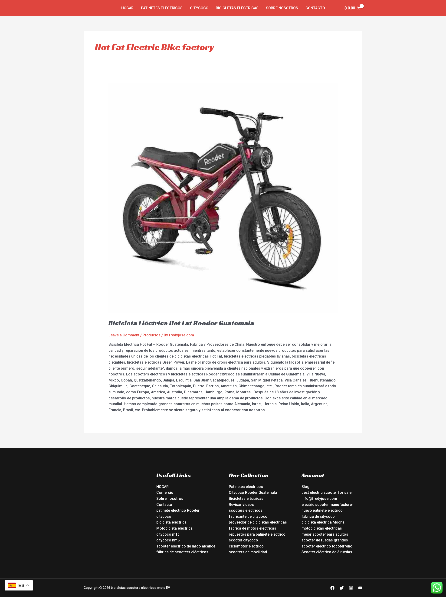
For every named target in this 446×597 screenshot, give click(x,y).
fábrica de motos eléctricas (252, 528)
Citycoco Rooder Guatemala (253, 492)
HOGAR (162, 486)
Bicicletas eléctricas (237, 8)
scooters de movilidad (248, 552)
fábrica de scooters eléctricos (182, 552)
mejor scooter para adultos (325, 534)
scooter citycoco (243, 540)
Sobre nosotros (282, 8)
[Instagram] (351, 588)
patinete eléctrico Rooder (178, 510)
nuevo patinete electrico (322, 510)
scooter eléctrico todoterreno (327, 546)
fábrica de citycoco (318, 516)
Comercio (164, 492)
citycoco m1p (168, 534)
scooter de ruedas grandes (325, 540)
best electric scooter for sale (326, 492)
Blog (305, 486)
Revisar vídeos (241, 504)
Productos (152, 335)
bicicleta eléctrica (171, 522)
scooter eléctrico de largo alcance (185, 546)
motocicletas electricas (322, 528)
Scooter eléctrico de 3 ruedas (327, 552)
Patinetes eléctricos (162, 8)
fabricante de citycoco (248, 516)
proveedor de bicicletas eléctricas (258, 522)
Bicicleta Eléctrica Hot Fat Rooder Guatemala (181, 322)
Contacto (315, 8)
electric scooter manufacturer (327, 504)
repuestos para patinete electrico (257, 534)
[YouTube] (360, 588)
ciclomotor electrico (246, 546)
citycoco (163, 516)
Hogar (127, 8)
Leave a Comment (123, 335)
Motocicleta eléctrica (174, 528)
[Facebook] (332, 588)
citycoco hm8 (168, 540)
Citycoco (199, 8)
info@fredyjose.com (319, 498)
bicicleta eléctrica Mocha (323, 522)
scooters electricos (245, 510)
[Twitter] (342, 588)
